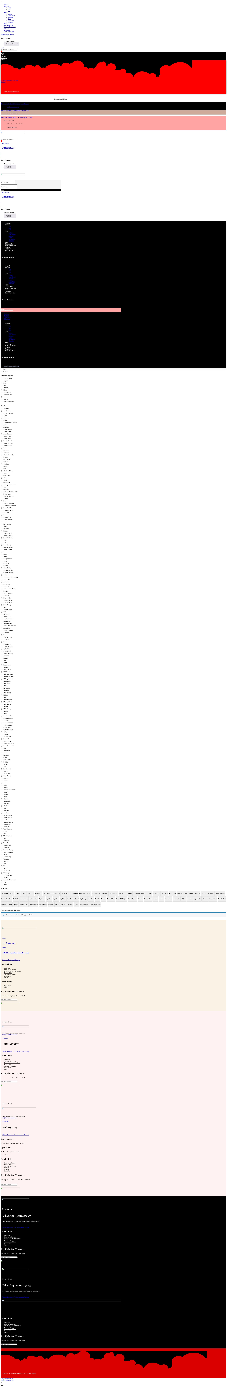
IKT (4, 612)
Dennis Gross (7, 494)
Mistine (5, 706)
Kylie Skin (6, 649)
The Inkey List (7, 836)
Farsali (5, 542)
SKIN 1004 (6, 801)
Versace (5, 866)
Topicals (5, 843)
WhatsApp (5, 1038)
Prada (5, 753)
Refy (4, 766)
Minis (5, 390)
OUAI (5, 732)
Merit (4, 697)
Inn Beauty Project (8, 619)
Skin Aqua (6, 803)
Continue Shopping (11, 44)
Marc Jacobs (6, 683)
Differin (5, 498)
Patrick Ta (6, 739)
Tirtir (4, 838)
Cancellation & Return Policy (12, 971)
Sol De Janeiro (7, 815)
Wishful (5, 877)
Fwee (5, 556)
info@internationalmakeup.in (15, 952)
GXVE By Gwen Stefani (10, 577)
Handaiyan (6, 584)
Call (3, 938)
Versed (5, 868)
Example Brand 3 (8, 538)
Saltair (5, 785)
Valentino (6, 859)
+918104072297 (8, 147)
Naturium (6, 720)
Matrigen (6, 686)
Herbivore (6, 591)
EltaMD (5, 526)
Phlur (4, 748)
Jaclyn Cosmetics (8, 623)
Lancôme (6, 656)
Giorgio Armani (7, 558)
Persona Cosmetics (8, 743)
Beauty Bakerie (7, 438)
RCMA (5, 762)
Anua (5, 424)
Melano (5, 695)
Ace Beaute (6, 411)
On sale (5, 369)
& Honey (6, 408)
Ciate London (7, 475)
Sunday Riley (7, 824)
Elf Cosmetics (7, 524)
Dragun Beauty (7, 517)
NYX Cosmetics (8, 722)
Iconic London (7, 609)
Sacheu (5, 780)
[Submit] (17, 1257)
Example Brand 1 (8, 533)
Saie (4, 783)
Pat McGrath (7, 736)
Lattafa (5, 662)
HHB (5, 383)
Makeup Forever (8, 679)
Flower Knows (7, 549)
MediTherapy (7, 692)
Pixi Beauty (6, 750)
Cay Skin (6, 464)
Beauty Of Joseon (8, 443)
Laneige (5, 658)
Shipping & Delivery (10, 969)
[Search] (1, 51)
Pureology (6, 755)
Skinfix (5, 808)
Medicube (6, 690)
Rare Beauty (6, 759)
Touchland (6, 847)
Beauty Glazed (7, 441)
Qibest (5, 757)
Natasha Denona (8, 718)
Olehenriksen (7, 727)
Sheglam (5, 794)
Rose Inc (5, 778)
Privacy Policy (8, 973)
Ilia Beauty (6, 614)
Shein (5, 796)
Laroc (5, 660)
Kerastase (6, 632)
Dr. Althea (6, 512)
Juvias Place (6, 628)
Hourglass (6, 595)
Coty (4, 487)
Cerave (5, 466)
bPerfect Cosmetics (8, 455)
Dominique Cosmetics (9, 505)
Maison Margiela (8, 674)
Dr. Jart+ (5, 515)
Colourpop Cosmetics (9, 485)
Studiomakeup (7, 817)
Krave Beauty (7, 644)
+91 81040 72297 (9, 943)
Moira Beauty (7, 709)
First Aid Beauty (8, 547)
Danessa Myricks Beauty (10, 491)
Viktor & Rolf (7, 870)
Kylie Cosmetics (8, 646)
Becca (5, 448)
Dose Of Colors (7, 508)
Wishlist (6, 1168)
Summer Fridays (8, 822)
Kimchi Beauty (7, 637)
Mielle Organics (7, 699)
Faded (5, 540)
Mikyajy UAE (7, 702)
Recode (5, 764)
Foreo (5, 552)
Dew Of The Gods (8, 496)
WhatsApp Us (5, 143)
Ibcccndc (6, 607)
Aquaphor (6, 427)
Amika (5, 420)
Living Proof (7, 669)
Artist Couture (7, 431)
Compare (6, 1169)
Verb (4, 863)
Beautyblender (7, 445)
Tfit (4, 833)
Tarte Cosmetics (7, 829)
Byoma (5, 457)
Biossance (6, 452)
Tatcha (5, 831)
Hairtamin (6, 582)
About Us (7, 968)
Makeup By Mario (8, 676)
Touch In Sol (7, 845)
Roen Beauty (7, 776)
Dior (4, 501)
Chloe (5, 473)
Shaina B (6, 792)
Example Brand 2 (8, 535)
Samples (5, 397)
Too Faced (6, 840)
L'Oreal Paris (7, 651)
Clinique (5, 478)
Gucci (5, 575)
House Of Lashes (8, 600)
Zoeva (5, 884)
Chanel (5, 468)
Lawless (5, 667)
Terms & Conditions (10, 974)
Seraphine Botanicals (9, 789)
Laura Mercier (7, 665)
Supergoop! (6, 826)
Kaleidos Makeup (8, 630)
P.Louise (5, 734)
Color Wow (6, 482)
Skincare (5, 399)
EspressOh (6, 528)
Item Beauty (6, 621)
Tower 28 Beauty (8, 850)
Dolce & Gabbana (8, 503)
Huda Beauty (7, 605)
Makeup (5, 387)
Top (2, 1378)
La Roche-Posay (8, 653)
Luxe (4, 385)
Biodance (6, 450)
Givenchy (6, 563)
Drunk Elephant (7, 519)
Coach (5, 480)
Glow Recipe (7, 568)
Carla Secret (6, 459)
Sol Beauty (6, 813)
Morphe (5, 711)
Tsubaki (5, 854)
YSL (4, 882)
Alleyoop (6, 418)
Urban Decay (7, 856)
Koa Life (6, 639)
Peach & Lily (7, 741)
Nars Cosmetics (7, 716)
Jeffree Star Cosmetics (9, 625)
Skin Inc (5, 806)
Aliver (5, 415)
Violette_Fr (6, 873)
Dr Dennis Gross (8, 510)
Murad (5, 713)
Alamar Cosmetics (8, 413)
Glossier (5, 565)
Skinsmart (6, 810)
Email (4, 947)
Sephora (5, 787)
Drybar (5, 522)
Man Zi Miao (7, 681)
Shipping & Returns (9, 1163)
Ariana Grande (7, 429)
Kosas (5, 642)
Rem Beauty (6, 769)
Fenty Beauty (7, 545)
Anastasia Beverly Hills (10, 422)
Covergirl (6, 489)
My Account (7, 976)
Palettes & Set (7, 392)
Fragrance (6, 381)
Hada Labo (6, 579)
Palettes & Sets (7, 394)
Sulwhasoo (6, 820)
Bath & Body (7, 436)
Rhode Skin (6, 773)
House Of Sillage (8, 602)
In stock (5, 372)
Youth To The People (9, 880)
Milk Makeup (7, 704)
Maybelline (6, 688)
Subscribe (7, 1171)
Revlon (5, 771)
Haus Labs (6, 586)
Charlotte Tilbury (8, 471)
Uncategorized (7, 378)
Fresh (5, 554)
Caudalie (5, 461)
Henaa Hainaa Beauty (9, 589)
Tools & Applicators (9, 401)
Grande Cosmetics (8, 572)
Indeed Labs (6, 616)
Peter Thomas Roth (8, 746)
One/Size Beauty (8, 729)
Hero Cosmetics (7, 593)
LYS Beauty (6, 672)
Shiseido (5, 799)
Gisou (5, 561)
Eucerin (5, 531)
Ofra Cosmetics (7, 725)
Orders (6, 977)
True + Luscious (8, 852)
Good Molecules (8, 570)
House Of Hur (7, 598)
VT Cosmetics (7, 875)
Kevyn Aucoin (7, 635)
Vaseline (5, 861)
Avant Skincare (7, 434)
